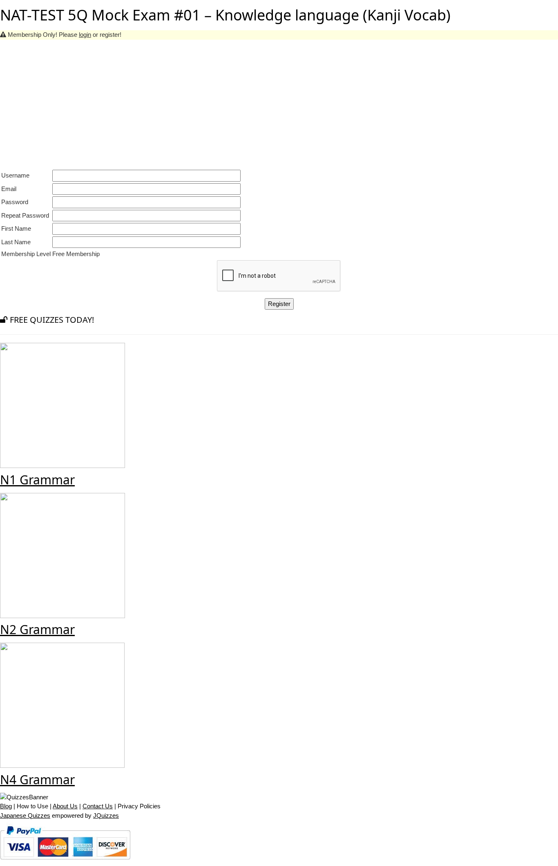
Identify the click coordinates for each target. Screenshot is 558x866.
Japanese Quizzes (25, 815)
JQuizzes (106, 815)
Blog (6, 806)
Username (15, 175)
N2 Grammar (37, 629)
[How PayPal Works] (65, 860)
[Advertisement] (279, 101)
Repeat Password (25, 215)
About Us (65, 806)
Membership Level (26, 253)
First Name (16, 228)
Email (8, 188)
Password (14, 201)
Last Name (16, 241)
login (85, 34)
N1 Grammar (37, 479)
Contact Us (98, 806)
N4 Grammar (37, 779)
